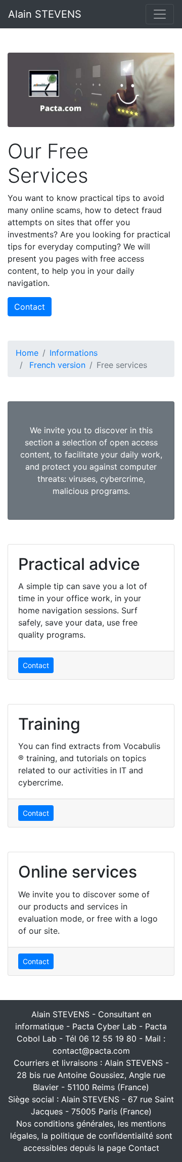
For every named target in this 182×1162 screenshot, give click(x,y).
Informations (74, 353)
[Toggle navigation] (160, 14)
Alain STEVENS (44, 14)
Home (27, 353)
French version (57, 365)
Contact (29, 307)
